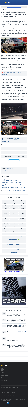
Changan (14, 205)
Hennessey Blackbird (21, 331)
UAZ (22, 231)
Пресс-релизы (5, 383)
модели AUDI (19, 325)
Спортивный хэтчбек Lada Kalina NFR (11, 182)
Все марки (22, 233)
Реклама (3, 377)
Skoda (5, 228)
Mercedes (22, 221)
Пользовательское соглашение (9, 390)
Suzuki (22, 228)
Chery (22, 205)
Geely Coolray (15, 319)
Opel (22, 223)
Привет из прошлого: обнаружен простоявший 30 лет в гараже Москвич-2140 (13, 139)
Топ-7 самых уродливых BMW (13, 271)
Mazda (14, 221)
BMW (14, 203)
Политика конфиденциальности (9, 387)
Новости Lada (8, 170)
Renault (22, 226)
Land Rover (22, 218)
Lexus (5, 221)
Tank (5, 231)
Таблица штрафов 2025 (14, 249)
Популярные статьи (21, 156)
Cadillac (5, 205)
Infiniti (5, 215)
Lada (14, 218)
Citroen (14, 208)
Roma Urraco (8, 19)
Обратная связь (5, 375)
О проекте (3, 372)
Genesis (22, 210)
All (7, 2)
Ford (5, 210)
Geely (14, 210)
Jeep (22, 215)
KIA (5, 218)
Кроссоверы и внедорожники (14, 244)
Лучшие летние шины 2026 (14, 7)
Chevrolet (5, 208)
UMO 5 (8, 337)
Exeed (22, 208)
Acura (5, 200)
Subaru (14, 228)
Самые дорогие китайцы (20, 152)
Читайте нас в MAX (14, 160)
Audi (14, 200)
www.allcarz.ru (9, 168)
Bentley (5, 203)
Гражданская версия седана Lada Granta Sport (14, 190)
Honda (14, 213)
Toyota (14, 231)
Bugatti (22, 203)
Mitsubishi (6, 223)
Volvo (14, 233)
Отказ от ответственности (8, 392)
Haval (5, 213)
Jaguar (14, 215)
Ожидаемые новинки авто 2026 (14, 242)
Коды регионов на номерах (14, 247)
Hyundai (22, 213)
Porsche (14, 226)
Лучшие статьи (14, 252)
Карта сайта (4, 380)
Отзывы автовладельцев (7, 156)
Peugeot (5, 226)
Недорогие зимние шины (7, 152)
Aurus (22, 200)
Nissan (14, 223)
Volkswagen (5, 233)
